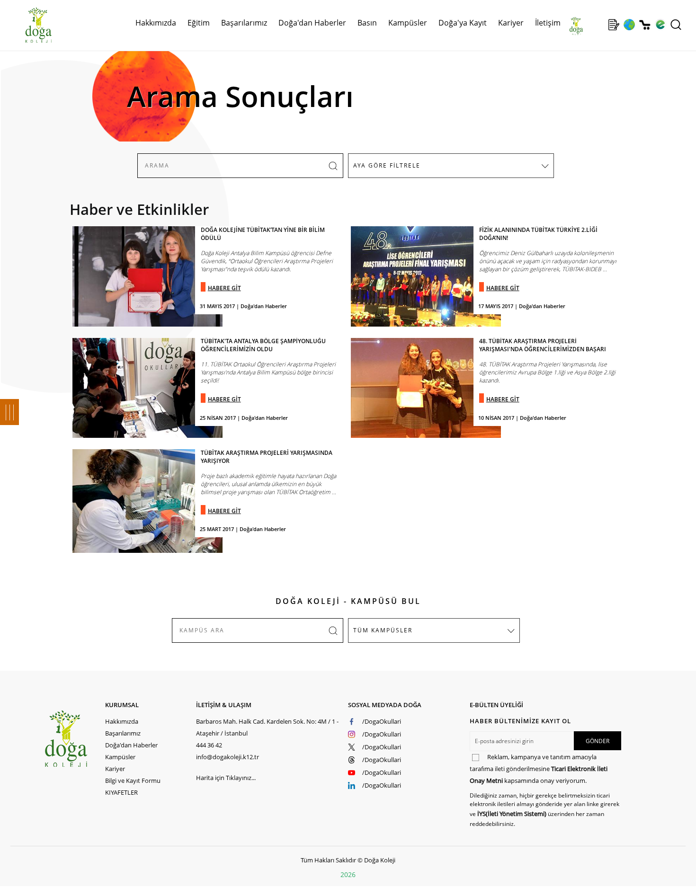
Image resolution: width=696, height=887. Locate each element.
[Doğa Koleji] (74, 738)
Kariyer (511, 23)
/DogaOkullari (381, 721)
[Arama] (676, 24)
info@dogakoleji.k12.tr (227, 757)
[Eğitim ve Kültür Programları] (629, 24)
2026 (348, 874)
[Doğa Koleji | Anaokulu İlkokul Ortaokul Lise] (28, 25)
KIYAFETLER (121, 792)
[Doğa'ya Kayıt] (613, 24)
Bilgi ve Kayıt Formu (133, 780)
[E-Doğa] (660, 24)
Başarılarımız (123, 733)
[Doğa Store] (645, 24)
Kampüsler (407, 23)
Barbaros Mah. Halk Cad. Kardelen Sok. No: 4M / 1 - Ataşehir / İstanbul (267, 727)
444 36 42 (209, 745)
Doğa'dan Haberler (312, 23)
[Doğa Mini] (598, 24)
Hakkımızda (121, 721)
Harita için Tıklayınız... (226, 777)
